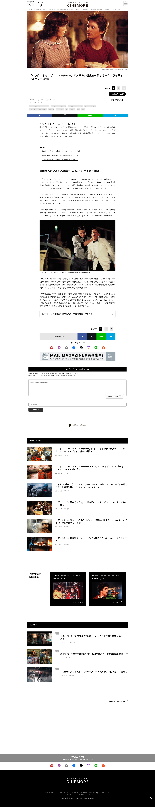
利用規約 (31, 373)
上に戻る (150, 798)
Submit (36, 410)
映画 (44, 9)
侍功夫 (66, 473)
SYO (70, 657)
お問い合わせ (64, 792)
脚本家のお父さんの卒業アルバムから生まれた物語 (61, 151)
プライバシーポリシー (68, 794)
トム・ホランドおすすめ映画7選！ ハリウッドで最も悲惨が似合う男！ (92, 637)
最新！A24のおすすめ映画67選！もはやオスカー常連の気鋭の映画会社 (94, 654)
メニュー (125, 3)
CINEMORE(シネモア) (35, 9)
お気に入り (41, 4)
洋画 (83, 109)
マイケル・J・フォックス (58, 106)
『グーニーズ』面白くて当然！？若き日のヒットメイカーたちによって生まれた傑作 (91, 503)
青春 (78, 109)
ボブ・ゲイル (60, 109)
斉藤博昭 (71, 675)
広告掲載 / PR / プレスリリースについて (95, 792)
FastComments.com (79, 425)
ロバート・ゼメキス (90, 106)
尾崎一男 (66, 491)
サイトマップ (93, 794)
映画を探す (30, 3)
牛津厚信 (66, 527)
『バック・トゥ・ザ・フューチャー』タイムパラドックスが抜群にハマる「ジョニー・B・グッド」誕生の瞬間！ (90, 450)
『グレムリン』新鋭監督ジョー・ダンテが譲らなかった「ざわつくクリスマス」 (91, 539)
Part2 (59, 182)
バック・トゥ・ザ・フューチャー (57, 9)
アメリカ (51, 109)
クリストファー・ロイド (75, 106)
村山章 (40, 102)
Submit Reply (113, 396)
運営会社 (82, 794)
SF (66, 109)
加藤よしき (72, 642)
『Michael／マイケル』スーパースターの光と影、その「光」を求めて (93, 671)
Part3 (91, 182)
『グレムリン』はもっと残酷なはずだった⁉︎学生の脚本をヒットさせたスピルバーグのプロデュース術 (91, 521)
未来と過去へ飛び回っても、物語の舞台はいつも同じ (62, 155)
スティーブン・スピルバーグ (38, 109)
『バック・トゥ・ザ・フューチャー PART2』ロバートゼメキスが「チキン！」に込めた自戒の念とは (89, 468)
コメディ (72, 109)
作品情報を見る (117, 100)
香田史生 (66, 509)
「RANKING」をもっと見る (116, 701)
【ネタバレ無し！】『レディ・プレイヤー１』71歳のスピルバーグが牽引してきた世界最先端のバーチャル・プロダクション (91, 486)
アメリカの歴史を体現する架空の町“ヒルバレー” (60, 160)
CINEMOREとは (50, 792)
